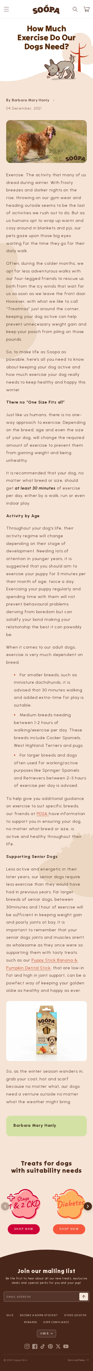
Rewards (30, 1322)
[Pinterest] (50, 1346)
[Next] (88, 1206)
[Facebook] (34, 1346)
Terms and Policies (76, 1360)
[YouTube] (65, 1346)
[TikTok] (42, 1346)
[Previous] (5, 1206)
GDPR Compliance (56, 1322)
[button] (6, 9)
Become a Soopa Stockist (39, 1315)
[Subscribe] (83, 1296)
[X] (58, 1346)
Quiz (9, 1315)
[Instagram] (27, 1346)
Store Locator (75, 1315)
